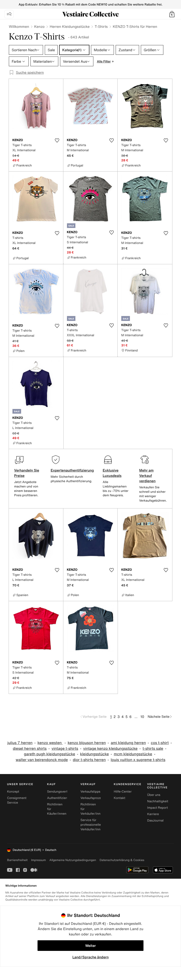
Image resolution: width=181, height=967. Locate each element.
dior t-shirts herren (89, 760)
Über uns (153, 795)
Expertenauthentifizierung (72, 470)
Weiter (90, 945)
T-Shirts (101, 26)
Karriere (153, 814)
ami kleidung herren (128, 743)
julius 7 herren (19, 743)
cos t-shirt (160, 743)
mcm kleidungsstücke (133, 754)
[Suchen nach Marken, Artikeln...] (9, 14)
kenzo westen (50, 743)
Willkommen (19, 26)
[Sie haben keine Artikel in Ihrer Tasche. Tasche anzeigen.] (172, 14)
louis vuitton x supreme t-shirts (138, 760)
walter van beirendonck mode (42, 760)
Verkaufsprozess (92, 798)
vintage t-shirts (64, 748)
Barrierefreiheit (17, 860)
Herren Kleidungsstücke (70, 26)
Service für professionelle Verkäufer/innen (92, 825)
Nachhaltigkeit (157, 801)
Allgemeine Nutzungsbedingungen (72, 860)
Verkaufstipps (90, 791)
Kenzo (39, 26)
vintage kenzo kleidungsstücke (110, 748)
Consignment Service (16, 800)
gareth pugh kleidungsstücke (49, 754)
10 (142, 716)
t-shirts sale (153, 748)
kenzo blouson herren (87, 743)
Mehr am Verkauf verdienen (147, 476)
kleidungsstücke (94, 754)
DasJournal (155, 820)
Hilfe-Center (123, 791)
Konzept (13, 791)
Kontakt (119, 798)
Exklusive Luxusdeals (112, 473)
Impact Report (157, 807)
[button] (172, 14)
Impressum (38, 860)
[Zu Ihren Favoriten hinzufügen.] (57, 140)
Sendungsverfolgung (62, 791)
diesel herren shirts (30, 748)
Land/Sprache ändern (90, 957)
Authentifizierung (59, 798)
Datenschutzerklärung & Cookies (122, 860)
